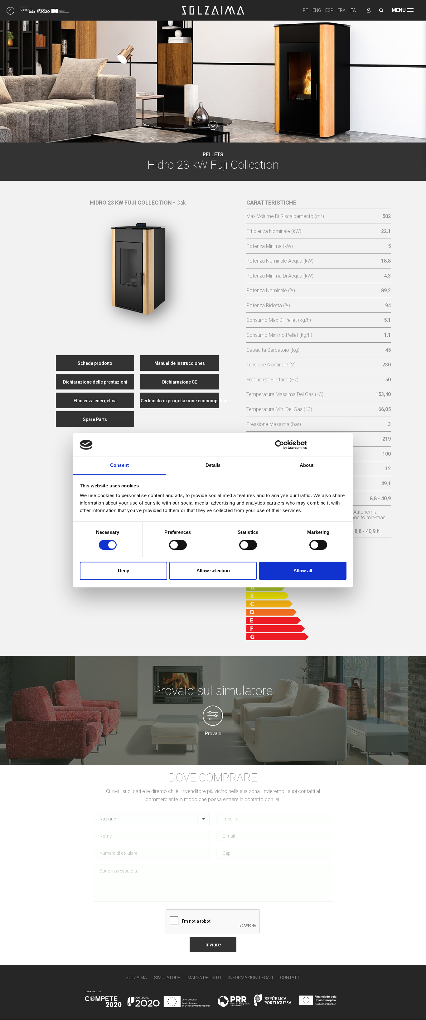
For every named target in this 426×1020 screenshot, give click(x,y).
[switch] (178, 545)
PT (305, 10)
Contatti (290, 977)
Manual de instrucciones (179, 363)
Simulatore (167, 977)
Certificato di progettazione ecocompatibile (180, 400)
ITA (353, 10)
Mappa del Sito (204, 977)
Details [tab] (213, 465)
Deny (123, 570)
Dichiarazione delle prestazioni (95, 381)
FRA (341, 10)
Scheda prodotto (95, 363)
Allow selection (213, 570)
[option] (138, 262)
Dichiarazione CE (179, 381)
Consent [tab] (119, 465)
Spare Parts (95, 419)
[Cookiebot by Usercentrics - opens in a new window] (279, 444)
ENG (316, 10)
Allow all (302, 570)
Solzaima (136, 977)
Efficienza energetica (95, 400)
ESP (329, 10)
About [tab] (306, 465)
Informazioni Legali (250, 977)
